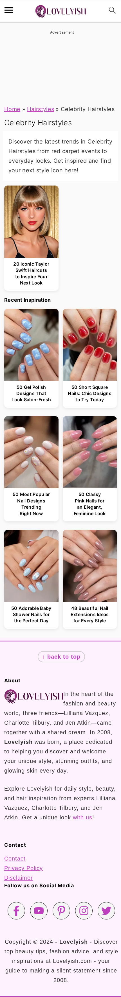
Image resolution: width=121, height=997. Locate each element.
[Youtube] (39, 910)
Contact (15, 858)
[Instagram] (84, 910)
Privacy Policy (23, 868)
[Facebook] (16, 910)
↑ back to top (61, 657)
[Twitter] (106, 910)
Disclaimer (18, 878)
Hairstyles (40, 109)
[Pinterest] (61, 910)
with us (82, 817)
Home (12, 109)
